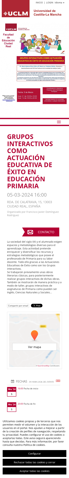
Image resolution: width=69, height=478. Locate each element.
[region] (34, 446)
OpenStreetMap (44, 366)
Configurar (34, 453)
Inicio (39, 2)
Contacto (46, 232)
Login (49, 2)
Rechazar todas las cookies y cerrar (34, 462)
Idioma (58, 2)
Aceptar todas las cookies (35, 471)
